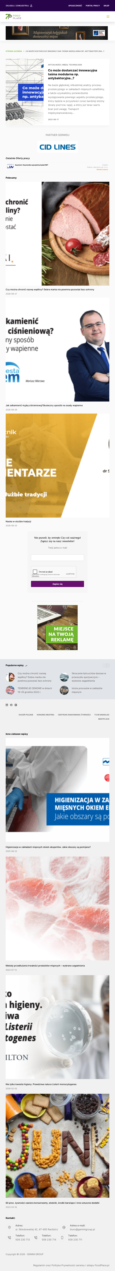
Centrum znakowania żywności (74, 715)
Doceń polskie (26, 715)
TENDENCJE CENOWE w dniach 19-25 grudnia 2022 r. (35, 690)
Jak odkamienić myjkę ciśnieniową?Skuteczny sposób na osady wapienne (44, 405)
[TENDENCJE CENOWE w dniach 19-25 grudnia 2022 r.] (10, 690)
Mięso (65, 65)
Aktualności (54, 65)
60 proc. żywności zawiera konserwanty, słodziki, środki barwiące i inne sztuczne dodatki (52, 1203)
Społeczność (75, 6)
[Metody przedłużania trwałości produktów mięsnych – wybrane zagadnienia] (57, 908)
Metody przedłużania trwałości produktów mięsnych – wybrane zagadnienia (45, 965)
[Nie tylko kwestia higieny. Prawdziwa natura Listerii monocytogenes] (57, 1027)
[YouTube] (16, 705)
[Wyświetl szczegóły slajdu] (57, 33)
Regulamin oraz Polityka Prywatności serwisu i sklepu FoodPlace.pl (71, 1265)
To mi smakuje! (101, 715)
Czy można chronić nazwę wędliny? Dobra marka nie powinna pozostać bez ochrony (50, 289)
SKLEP (106, 6)
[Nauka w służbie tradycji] (57, 465)
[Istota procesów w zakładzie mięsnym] (64, 690)
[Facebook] (11, 705)
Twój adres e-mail (57, 547)
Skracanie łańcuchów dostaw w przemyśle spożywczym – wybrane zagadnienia (89, 677)
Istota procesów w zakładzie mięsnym (87, 690)
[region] (57, 33)
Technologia (75, 65)
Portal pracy (93, 6)
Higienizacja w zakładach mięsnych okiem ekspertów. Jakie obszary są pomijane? (48, 847)
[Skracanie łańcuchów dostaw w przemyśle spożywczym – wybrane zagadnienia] (64, 677)
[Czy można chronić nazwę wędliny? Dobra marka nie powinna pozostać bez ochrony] (57, 234)
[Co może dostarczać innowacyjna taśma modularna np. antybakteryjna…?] (24, 92)
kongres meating (45, 715)
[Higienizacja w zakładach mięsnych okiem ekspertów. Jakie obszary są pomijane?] (57, 790)
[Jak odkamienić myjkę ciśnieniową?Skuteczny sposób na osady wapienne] (57, 350)
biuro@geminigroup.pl (82, 1229)
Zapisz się (57, 584)
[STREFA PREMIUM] (108, 16)
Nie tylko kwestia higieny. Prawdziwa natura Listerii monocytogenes (41, 1084)
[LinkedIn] (7, 705)
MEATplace (103, 719)
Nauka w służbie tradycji (18, 521)
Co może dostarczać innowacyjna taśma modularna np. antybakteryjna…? (72, 74)
